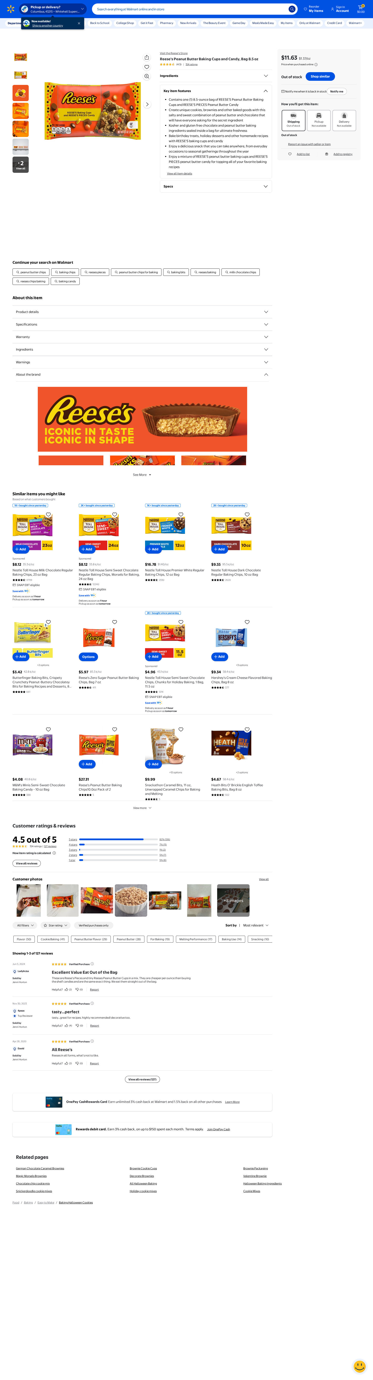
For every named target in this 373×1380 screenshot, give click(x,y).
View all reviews (26, 863)
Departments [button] (16, 23)
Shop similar (320, 76)
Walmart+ (355, 23)
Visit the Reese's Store (174, 53)
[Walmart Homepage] (10, 9)
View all (264, 879)
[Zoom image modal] (147, 76)
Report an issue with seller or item (309, 144)
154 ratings (192, 64)
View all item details (179, 173)
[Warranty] (266, 336)
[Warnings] (266, 362)
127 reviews (50, 846)
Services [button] (43, 23)
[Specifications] (266, 324)
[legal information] (316, 64)
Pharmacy (166, 23)
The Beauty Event (214, 23)
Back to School (99, 23)
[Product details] (266, 311)
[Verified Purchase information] (92, 964)
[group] (179, 64)
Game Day (238, 23)
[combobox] (195, 9)
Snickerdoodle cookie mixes (34, 1191)
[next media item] (147, 104)
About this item (27, 297)
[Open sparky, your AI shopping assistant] (359, 1366)
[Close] (79, 23)
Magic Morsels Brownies (31, 1176)
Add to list (303, 154)
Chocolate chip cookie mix (33, 1183)
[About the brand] (266, 374)
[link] (233, 900)
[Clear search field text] (282, 9)
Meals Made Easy (263, 23)
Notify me (336, 91)
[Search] (292, 9)
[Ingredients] (266, 75)
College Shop (125, 23)
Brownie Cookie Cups (143, 1168)
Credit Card (334, 23)
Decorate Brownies (142, 1176)
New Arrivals (188, 23)
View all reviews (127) (142, 1079)
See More (140, 475)
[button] (314, 9)
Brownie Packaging (255, 1168)
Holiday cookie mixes (143, 1191)
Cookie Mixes (251, 1191)
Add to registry (342, 154)
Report (94, 989)
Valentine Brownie (255, 1176)
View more (140, 808)
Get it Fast (147, 23)
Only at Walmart (309, 23)
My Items (286, 23)
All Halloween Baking (143, 1183)
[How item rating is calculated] (54, 853)
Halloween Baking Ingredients (262, 1183)
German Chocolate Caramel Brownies (40, 1168)
